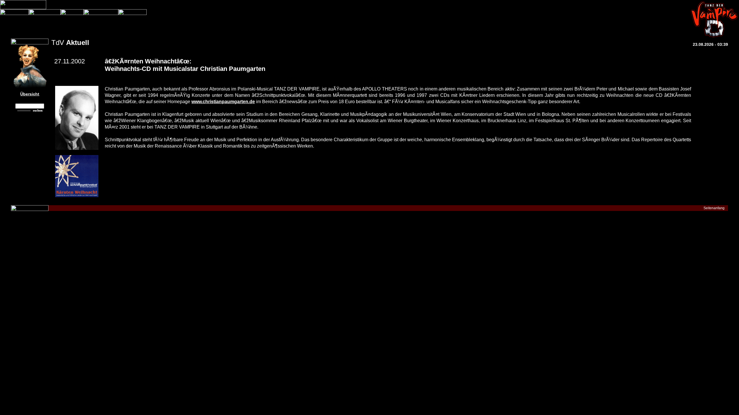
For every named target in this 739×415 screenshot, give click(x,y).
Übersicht (29, 94)
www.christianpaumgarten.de (223, 101)
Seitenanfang (714, 208)
